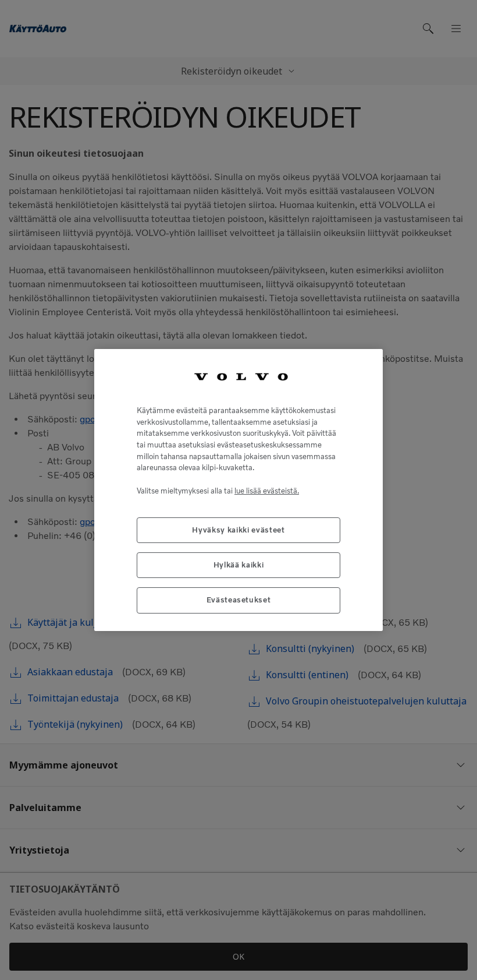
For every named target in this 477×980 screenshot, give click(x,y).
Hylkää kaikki (238, 564)
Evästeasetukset (239, 599)
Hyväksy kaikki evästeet (238, 530)
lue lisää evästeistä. (266, 491)
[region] (238, 489)
